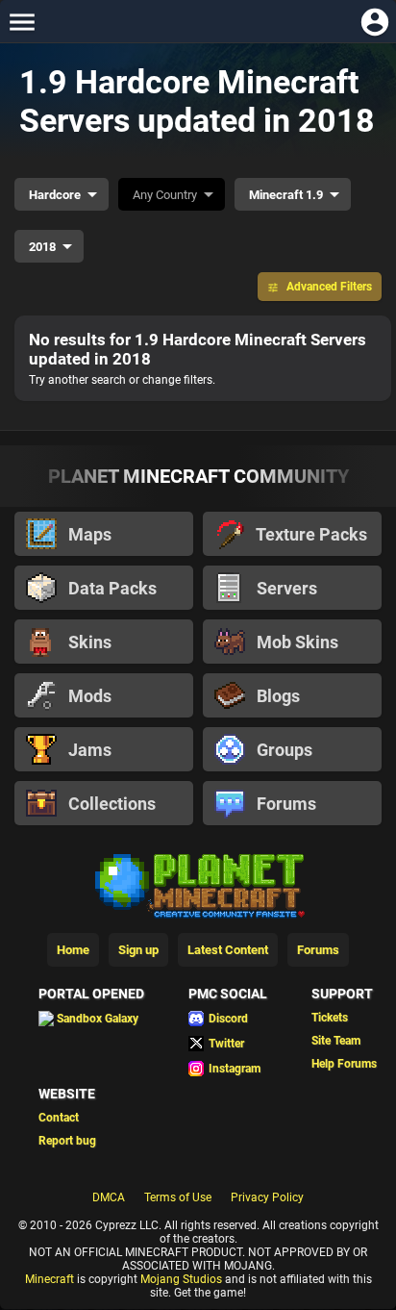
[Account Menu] (374, 21)
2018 (42, 246)
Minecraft (49, 1279)
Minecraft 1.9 (286, 195)
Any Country (165, 195)
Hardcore (55, 195)
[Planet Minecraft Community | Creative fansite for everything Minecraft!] (198, 883)
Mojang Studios (181, 1279)
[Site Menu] (21, 21)
